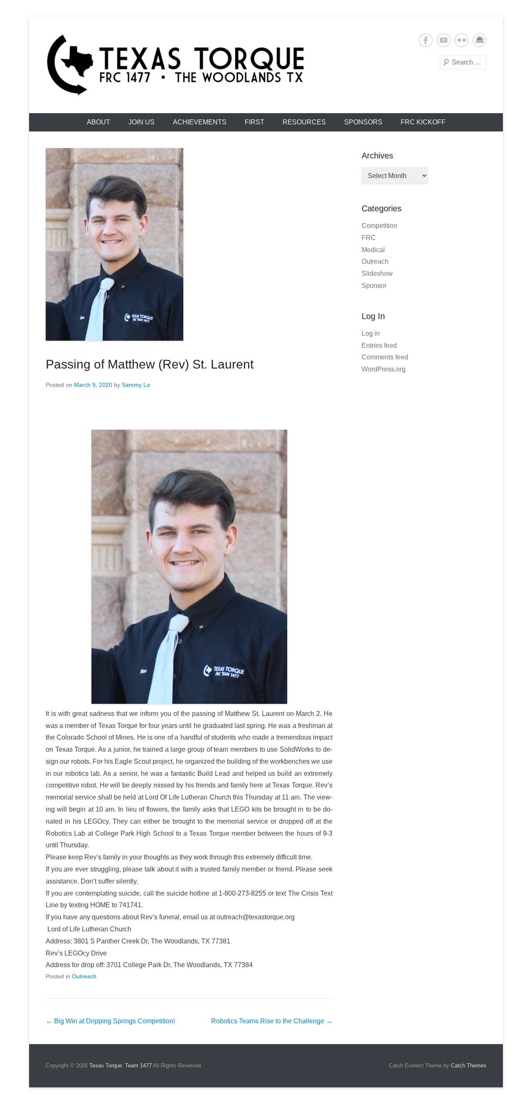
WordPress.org (384, 369)
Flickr (461, 40)
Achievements (200, 122)
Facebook (426, 40)
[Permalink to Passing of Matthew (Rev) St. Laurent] (189, 244)
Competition (379, 225)
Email (479, 40)
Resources (304, 122)
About (98, 122)
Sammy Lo (136, 384)
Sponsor (374, 285)
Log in (371, 333)
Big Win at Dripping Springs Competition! (110, 1021)
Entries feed (379, 345)
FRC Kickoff (423, 122)
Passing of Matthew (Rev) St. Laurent (150, 364)
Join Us (141, 122)
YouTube (444, 40)
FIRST (254, 122)
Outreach (84, 976)
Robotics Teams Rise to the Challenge (271, 1021)
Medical (373, 249)
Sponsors (363, 122)
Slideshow (377, 273)
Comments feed (385, 357)
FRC (369, 237)
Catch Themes (468, 1065)
